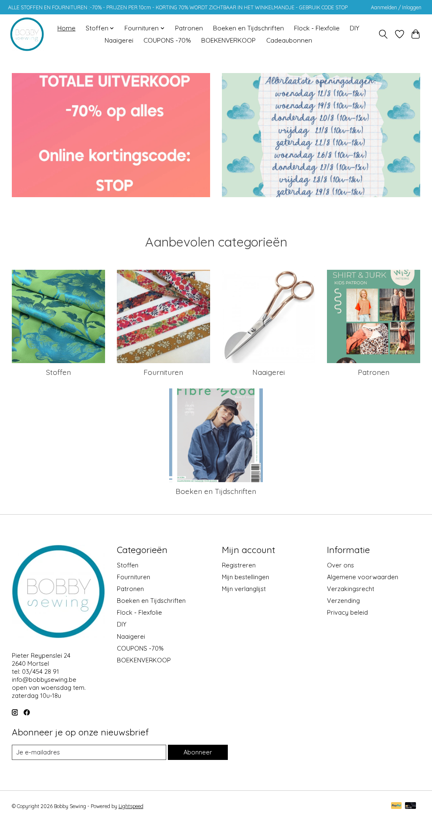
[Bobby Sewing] (27, 34)
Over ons (340, 565)
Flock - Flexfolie (317, 28)
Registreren (239, 565)
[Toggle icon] (383, 34)
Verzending (343, 601)
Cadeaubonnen (289, 40)
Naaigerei (119, 40)
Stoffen (58, 372)
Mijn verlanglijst (244, 589)
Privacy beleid (347, 612)
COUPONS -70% (167, 40)
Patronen (189, 28)
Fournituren (163, 372)
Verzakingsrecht (350, 589)
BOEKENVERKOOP (228, 40)
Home (66, 28)
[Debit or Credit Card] (410, 806)
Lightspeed (131, 806)
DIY (354, 28)
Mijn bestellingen (245, 577)
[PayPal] (396, 806)
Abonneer (198, 752)
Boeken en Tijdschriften (248, 28)
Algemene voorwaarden (362, 577)
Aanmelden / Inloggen (396, 7)
